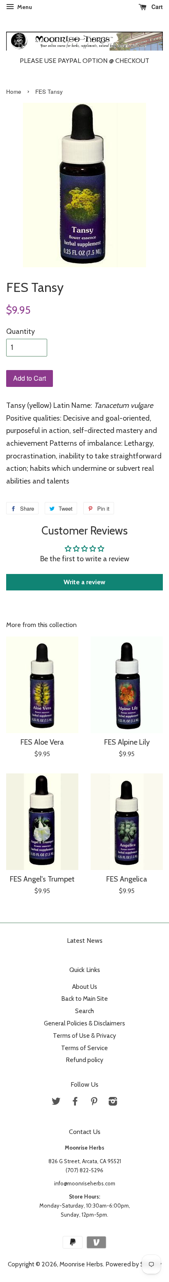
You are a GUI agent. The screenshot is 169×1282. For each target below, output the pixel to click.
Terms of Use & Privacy (84, 1035)
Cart (156, 6)
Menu (24, 7)
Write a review (84, 582)
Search (84, 1011)
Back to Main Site (84, 998)
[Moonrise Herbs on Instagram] (112, 1102)
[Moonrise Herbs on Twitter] (56, 1102)
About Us (84, 986)
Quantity (20, 331)
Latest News (85, 940)
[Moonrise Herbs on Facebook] (75, 1102)
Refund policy (84, 1060)
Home (13, 91)
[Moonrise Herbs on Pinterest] (93, 1102)
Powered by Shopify (133, 1264)
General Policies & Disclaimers (84, 1023)
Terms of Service (84, 1048)
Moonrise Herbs (81, 1264)
